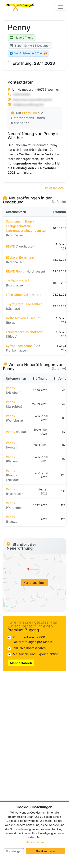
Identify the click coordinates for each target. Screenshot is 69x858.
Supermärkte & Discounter (32, 45)
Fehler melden (54, 188)
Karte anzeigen (34, 583)
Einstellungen (14, 851)
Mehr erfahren (21, 663)
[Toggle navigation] (60, 7)
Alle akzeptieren (45, 851)
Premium (29, 113)
